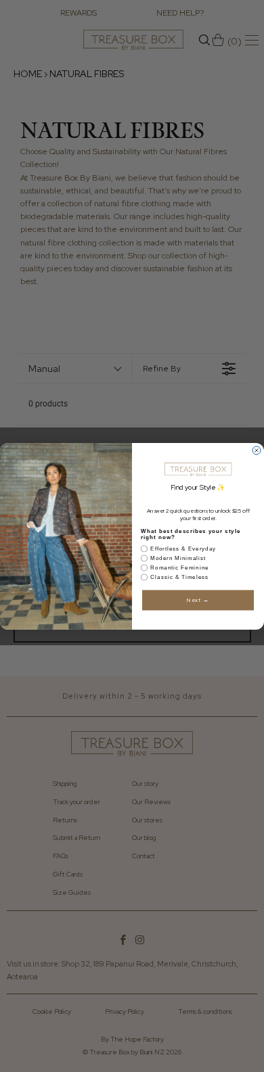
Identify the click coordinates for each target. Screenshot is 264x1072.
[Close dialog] (256, 450)
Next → (198, 599)
